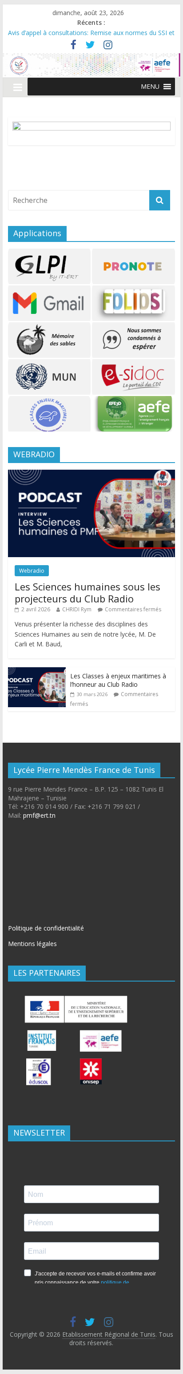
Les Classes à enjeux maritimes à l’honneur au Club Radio (118, 680)
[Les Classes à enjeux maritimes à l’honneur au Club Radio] (37, 672)
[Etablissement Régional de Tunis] (91, 58)
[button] (150, 86)
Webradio (31, 570)
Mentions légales (32, 943)
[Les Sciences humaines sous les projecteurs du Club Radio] (91, 474)
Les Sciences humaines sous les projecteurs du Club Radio (87, 592)
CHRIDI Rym (77, 609)
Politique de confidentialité (46, 928)
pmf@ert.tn (39, 815)
